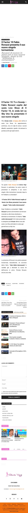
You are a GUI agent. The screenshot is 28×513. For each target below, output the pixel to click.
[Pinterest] (9, 65)
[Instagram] (10, 498)
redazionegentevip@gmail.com (16, 489)
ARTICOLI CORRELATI (7, 312)
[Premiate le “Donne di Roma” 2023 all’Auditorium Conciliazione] (5, 324)
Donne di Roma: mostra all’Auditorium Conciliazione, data (17, 331)
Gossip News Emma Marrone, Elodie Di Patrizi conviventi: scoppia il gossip (20, 305)
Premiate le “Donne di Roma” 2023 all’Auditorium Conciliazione (17, 324)
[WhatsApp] (12, 65)
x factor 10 (8, 285)
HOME (3, 407)
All (14, 449)
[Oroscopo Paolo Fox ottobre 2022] (21, 433)
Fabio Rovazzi (8, 283)
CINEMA (18, 449)
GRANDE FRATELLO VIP (7, 415)
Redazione (14, 504)
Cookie (23, 509)
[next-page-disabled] (5, 454)
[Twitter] (6, 65)
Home (2, 37)
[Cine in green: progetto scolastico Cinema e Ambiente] (5, 338)
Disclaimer (11, 505)
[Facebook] (2, 65)
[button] (2, 2)
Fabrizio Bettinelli (6, 62)
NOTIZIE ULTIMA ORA (9, 37)
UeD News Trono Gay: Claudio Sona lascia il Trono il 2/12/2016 (6, 304)
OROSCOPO (5, 411)
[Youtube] (21, 498)
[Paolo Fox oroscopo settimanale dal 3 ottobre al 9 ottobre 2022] (7, 433)
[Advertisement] (14, 21)
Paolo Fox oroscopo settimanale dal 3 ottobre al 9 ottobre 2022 (7, 440)
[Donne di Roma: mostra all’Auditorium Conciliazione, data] (5, 332)
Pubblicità (16, 505)
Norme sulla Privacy (14, 511)
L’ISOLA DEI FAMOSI (7, 420)
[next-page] (5, 358)
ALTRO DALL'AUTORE (18, 312)
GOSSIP (4, 409)
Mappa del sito (20, 504)
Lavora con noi (22, 505)
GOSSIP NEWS (15, 283)
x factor (3, 285)
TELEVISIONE (21, 283)
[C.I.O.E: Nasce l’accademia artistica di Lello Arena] (5, 345)
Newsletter (5, 505)
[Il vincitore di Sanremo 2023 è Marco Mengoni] (5, 317)
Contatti (9, 504)
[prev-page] (2, 358)
